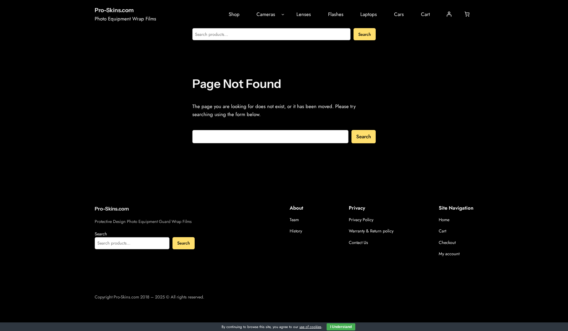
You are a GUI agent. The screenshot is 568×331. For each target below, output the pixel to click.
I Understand (341, 327)
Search (364, 34)
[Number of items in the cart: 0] (467, 14)
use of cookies (310, 327)
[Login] (449, 14)
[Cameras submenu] (282, 14)
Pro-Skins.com (114, 10)
